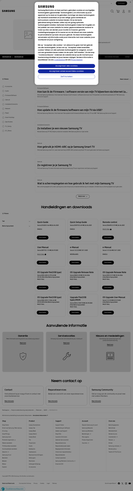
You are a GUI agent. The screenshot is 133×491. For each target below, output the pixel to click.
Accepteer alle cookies (66, 66)
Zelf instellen (67, 77)
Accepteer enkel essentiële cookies (66, 71)
